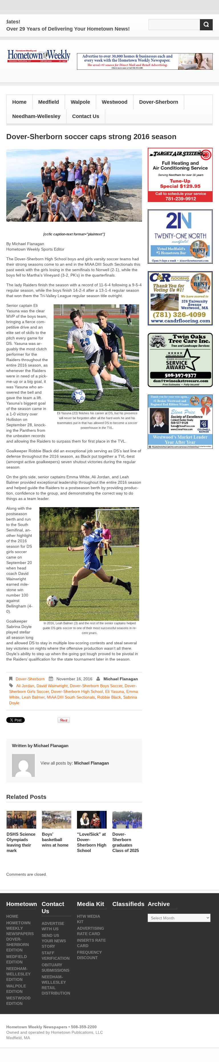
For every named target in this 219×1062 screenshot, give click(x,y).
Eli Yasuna (114, 691)
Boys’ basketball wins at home (55, 839)
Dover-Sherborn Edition (17, 944)
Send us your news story (54, 941)
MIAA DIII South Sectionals (71, 697)
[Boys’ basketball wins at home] (57, 820)
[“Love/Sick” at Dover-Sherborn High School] (92, 820)
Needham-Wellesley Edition (18, 974)
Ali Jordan (25, 685)
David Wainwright (52, 685)
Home (19, 102)
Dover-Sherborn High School (77, 691)
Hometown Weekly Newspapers (20, 928)
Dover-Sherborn (30, 679)
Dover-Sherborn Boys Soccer (96, 685)
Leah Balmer (33, 697)
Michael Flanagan (121, 679)
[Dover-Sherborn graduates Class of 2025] (127, 820)
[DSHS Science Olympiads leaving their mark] (21, 820)
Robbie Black (109, 697)
